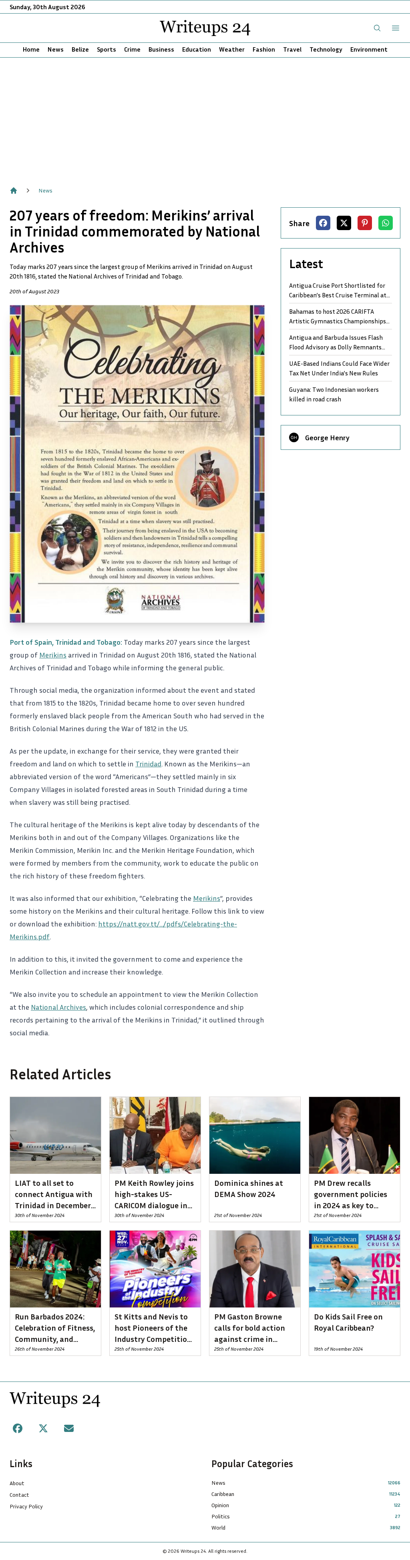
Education (196, 49)
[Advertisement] (205, 118)
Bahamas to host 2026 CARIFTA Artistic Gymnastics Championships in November (337, 316)
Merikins (52, 654)
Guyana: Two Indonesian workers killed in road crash (334, 394)
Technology (326, 49)
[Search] (377, 28)
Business (161, 49)
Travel (292, 49)
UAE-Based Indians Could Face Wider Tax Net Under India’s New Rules (339, 368)
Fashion (264, 49)
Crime (132, 49)
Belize (80, 49)
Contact (19, 1494)
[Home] (14, 190)
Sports (106, 49)
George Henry (327, 437)
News (56, 49)
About (17, 1483)
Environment (369, 49)
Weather (232, 49)
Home (31, 49)
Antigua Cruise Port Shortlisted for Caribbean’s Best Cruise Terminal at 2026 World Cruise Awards (337, 290)
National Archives (58, 1007)
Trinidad (148, 763)
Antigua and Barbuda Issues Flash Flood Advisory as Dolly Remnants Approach (336, 342)
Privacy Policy (26, 1506)
